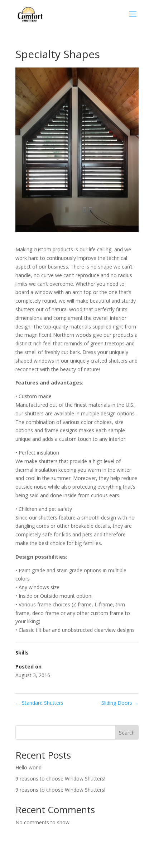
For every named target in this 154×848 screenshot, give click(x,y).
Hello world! (29, 767)
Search (127, 732)
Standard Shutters (39, 702)
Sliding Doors (120, 702)
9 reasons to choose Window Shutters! (60, 778)
